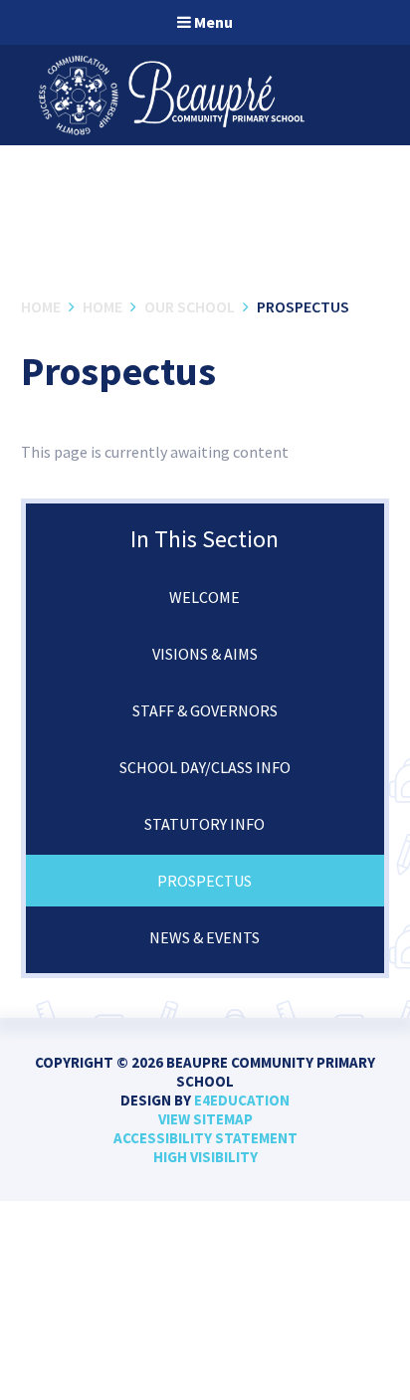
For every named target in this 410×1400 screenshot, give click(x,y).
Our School (189, 306)
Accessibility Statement (205, 1137)
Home (41, 306)
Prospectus (303, 306)
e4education (242, 1100)
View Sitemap (205, 1118)
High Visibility (205, 1156)
